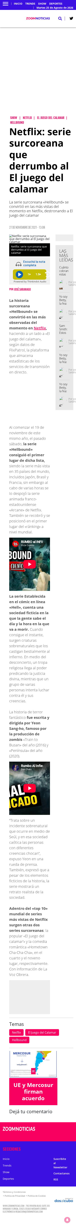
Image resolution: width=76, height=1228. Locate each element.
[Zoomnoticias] (19, 1132)
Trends (30, 3)
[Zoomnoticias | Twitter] (71, 19)
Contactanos (61, 1173)
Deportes (55, 3)
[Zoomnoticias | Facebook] (59, 1129)
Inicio (18, 3)
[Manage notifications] (67, 1220)
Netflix (40, 328)
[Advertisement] (38, 75)
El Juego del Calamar (42, 1032)
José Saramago (22, 289)
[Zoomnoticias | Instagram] (59, 1136)
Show (42, 3)
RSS (55, 1179)
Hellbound (19, 1040)
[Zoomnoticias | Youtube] (66, 1136)
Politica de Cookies (37, 1195)
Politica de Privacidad (15, 1195)
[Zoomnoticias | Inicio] (72, 1148)
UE (33, 1071)
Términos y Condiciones (14, 1192)
